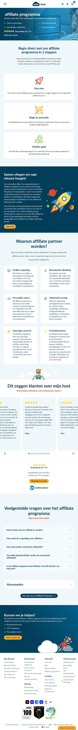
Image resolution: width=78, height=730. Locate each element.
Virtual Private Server (12, 668)
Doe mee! (10, 226)
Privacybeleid (50, 683)
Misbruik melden (51, 686)
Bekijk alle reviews (11, 35)
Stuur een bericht (67, 728)
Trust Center (49, 680)
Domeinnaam (9, 662)
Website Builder (10, 665)
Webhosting (28, 687)
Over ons (48, 662)
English (46, 727)
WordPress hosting (31, 690)
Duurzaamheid (50, 668)
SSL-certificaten (10, 677)
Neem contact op (13, 637)
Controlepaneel (69, 676)
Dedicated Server (10, 671)
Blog (46, 665)
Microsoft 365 (9, 674)
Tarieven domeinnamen (32, 673)
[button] (63, 4)
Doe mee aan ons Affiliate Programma (38, 596)
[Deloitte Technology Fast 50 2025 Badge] (50, 712)
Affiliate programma (52, 671)
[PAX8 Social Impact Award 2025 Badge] (39, 712)
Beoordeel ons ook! (39, 481)
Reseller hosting (30, 693)
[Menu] (5, 4)
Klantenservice (68, 662)
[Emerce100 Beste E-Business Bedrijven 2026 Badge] (27, 712)
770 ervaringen (43, 475)
